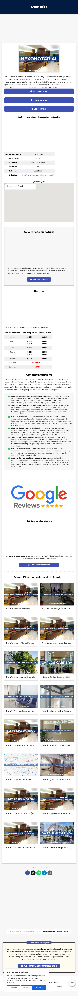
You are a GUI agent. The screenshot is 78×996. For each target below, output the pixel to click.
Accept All (39, 988)
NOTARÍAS (40, 7)
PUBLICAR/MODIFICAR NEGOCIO (40, 965)
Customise (13, 988)
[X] (33, 872)
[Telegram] (44, 872)
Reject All (26, 988)
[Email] (49, 872)
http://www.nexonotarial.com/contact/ (38, 175)
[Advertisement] (39, 26)
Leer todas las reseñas (40, 565)
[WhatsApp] (38, 872)
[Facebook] (27, 872)
